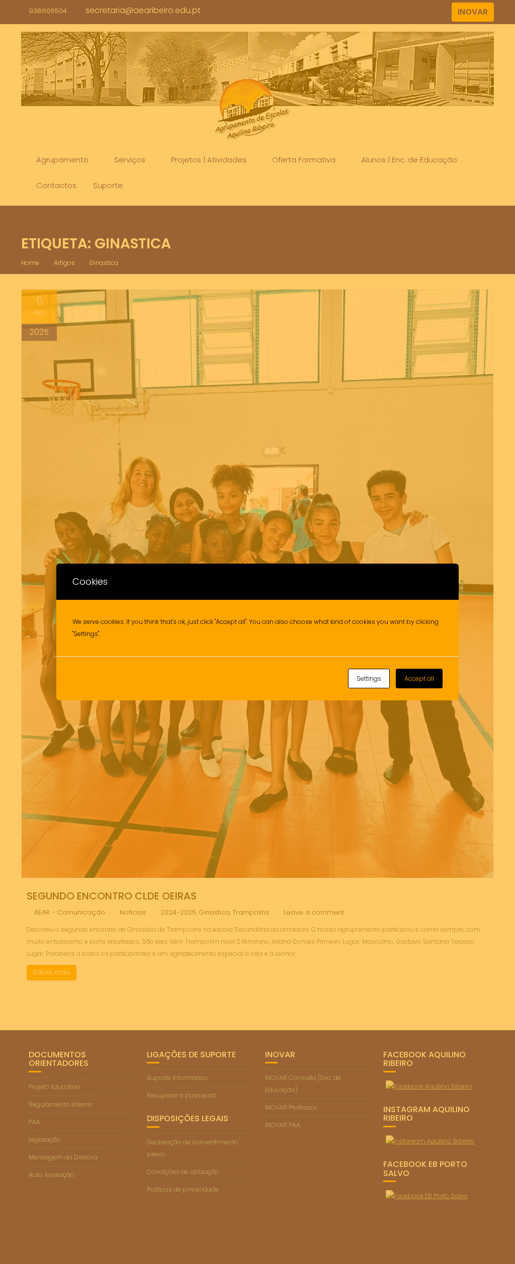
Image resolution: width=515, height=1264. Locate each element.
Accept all (419, 678)
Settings (369, 678)
